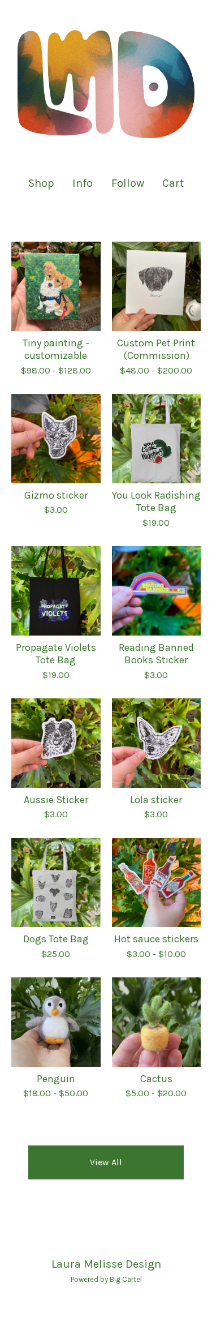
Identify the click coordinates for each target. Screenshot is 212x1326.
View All (106, 1162)
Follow (127, 183)
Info (82, 183)
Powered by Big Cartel (106, 1279)
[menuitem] (41, 183)
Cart (173, 182)
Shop (41, 183)
